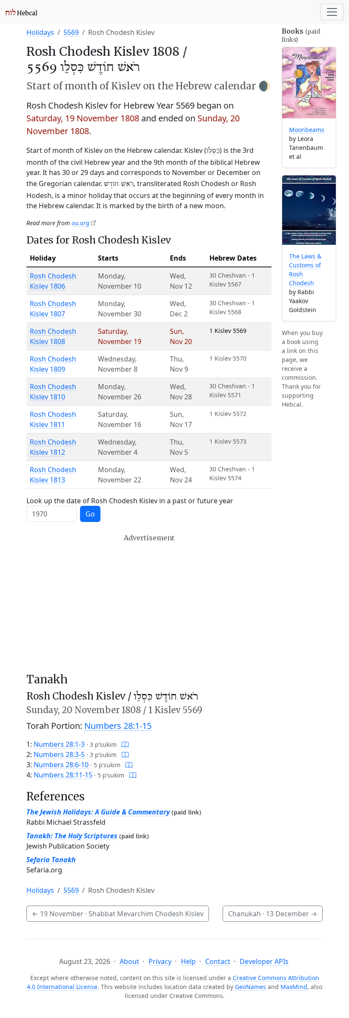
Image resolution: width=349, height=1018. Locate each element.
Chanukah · (272, 913)
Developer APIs (264, 961)
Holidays (40, 32)
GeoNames (250, 987)
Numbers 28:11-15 (63, 775)
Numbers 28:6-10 (61, 764)
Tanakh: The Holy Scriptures (71, 835)
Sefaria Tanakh (51, 859)
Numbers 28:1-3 (59, 744)
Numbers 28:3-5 (59, 754)
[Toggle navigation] (332, 11)
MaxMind (293, 987)
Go (90, 514)
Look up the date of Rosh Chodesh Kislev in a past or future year (129, 500)
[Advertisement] (149, 603)
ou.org (80, 223)
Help (188, 961)
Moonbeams (306, 130)
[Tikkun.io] (125, 744)
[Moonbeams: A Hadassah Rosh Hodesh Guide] (309, 82)
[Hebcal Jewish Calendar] (21, 11)
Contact (217, 961)
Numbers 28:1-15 (118, 725)
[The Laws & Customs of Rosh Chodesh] (309, 210)
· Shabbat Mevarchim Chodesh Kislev (117, 913)
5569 (71, 32)
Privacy (160, 961)
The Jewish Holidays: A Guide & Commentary (98, 812)
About (129, 961)
